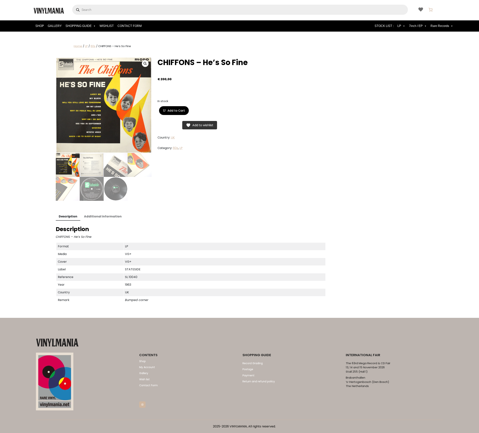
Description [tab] (68, 216)
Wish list (144, 379)
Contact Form (148, 385)
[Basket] (431, 10)
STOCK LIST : (384, 25)
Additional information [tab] (103, 216)
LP (399, 25)
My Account (147, 367)
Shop (142, 361)
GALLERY (55, 25)
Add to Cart (176, 111)
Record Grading (252, 363)
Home (78, 46)
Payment (248, 375)
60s (93, 46)
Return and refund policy (258, 381)
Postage (247, 369)
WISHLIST (107, 25)
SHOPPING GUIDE (78, 25)
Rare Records (440, 25)
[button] (145, 63)
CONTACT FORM (130, 25)
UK (173, 137)
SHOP (39, 25)
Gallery (143, 373)
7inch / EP (416, 25)
